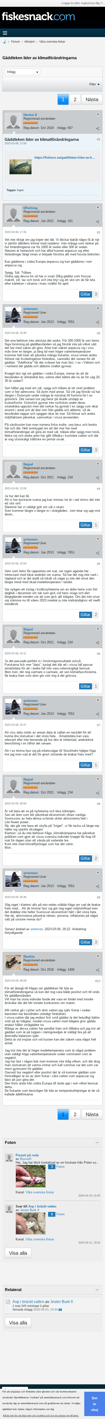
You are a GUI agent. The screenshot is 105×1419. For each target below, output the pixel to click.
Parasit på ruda (27, 1155)
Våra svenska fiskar (52, 41)
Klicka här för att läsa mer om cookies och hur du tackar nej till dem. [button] (41, 1415)
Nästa (92, 99)
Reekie (29, 956)
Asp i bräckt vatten (42, 1206)
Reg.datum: (31, 128)
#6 (98, 654)
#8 (98, 804)
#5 (98, 564)
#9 (98, 897)
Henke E (30, 115)
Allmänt (29, 41)
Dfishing (30, 208)
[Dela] (97, 128)
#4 (98, 489)
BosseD (25, 1159)
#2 (98, 232)
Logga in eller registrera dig (81, 3)
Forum (15, 41)
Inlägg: (62, 128)
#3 (98, 333)
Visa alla (18, 1253)
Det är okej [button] (94, 1404)
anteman (30, 309)
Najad (28, 464)
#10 (97, 981)
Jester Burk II (29, 1210)
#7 (98, 725)
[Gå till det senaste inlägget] (60, 1310)
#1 (98, 139)
